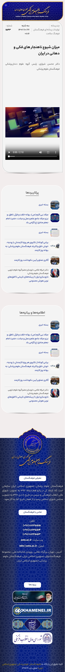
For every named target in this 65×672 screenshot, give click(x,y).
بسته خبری (43, 205)
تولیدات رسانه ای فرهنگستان (46, 30)
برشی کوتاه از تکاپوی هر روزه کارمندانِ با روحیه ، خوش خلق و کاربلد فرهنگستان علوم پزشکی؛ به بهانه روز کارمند (26, 246)
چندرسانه (55, 26)
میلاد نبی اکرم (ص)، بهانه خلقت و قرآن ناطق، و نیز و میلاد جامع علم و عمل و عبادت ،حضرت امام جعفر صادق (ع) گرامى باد (27, 219)
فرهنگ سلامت (53, 34)
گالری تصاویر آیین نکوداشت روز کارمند (31, 260)
